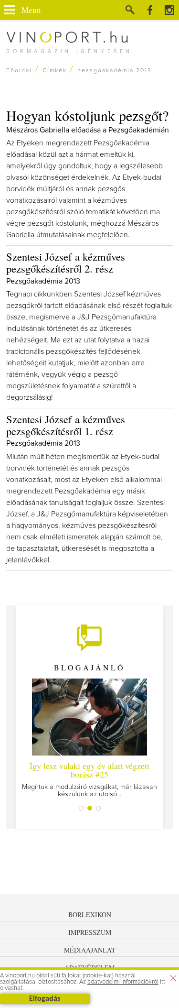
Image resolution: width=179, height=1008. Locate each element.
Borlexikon (89, 914)
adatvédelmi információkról (122, 982)
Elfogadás (44, 999)
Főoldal (19, 71)
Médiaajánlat (90, 949)
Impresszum (89, 932)
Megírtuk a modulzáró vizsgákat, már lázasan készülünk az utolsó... (89, 779)
